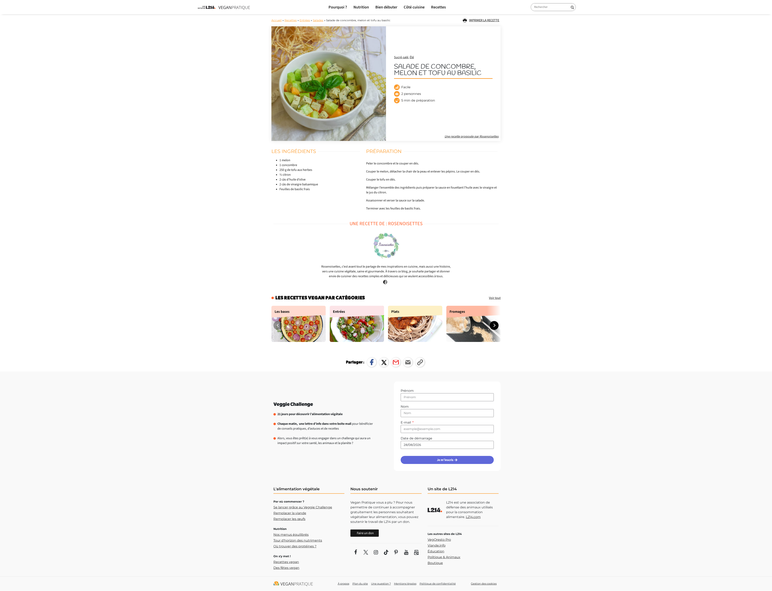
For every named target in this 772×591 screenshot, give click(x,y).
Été (412, 57)
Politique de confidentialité (438, 583)
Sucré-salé (401, 57)
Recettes (438, 7)
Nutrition (361, 7)
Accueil (276, 20)
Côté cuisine (414, 7)
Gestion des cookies (484, 583)
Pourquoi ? (338, 7)
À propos (343, 583)
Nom (405, 406)
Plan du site (360, 583)
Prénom (407, 391)
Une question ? (381, 583)
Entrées (305, 20)
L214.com (473, 517)
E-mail (406, 422)
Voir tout (495, 298)
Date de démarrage (416, 438)
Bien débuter (386, 7)
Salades (318, 20)
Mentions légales (405, 583)
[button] (494, 325)
